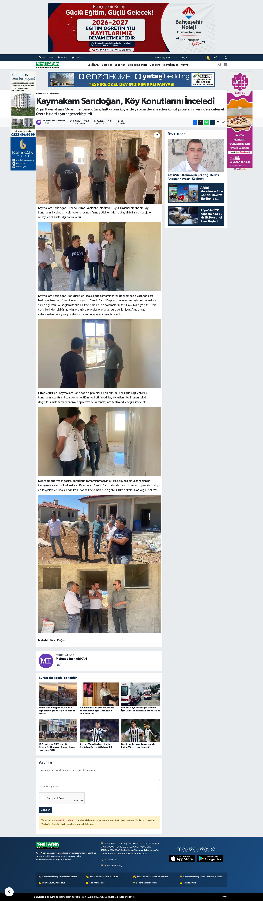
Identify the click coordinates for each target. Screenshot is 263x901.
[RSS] (212, 849)
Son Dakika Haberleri (146, 883)
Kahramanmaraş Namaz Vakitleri (152, 877)
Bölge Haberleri (137, 65)
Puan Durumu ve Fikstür (53, 883)
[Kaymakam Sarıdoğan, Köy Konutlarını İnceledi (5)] (99, 529)
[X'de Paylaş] (200, 122)
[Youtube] (201, 849)
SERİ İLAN (93, 65)
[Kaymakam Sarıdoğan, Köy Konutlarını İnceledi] (99, 167)
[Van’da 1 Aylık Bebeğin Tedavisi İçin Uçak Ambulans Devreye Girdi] (140, 694)
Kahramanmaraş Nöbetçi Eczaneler (59, 877)
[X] (185, 849)
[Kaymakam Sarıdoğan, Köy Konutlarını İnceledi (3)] (99, 441)
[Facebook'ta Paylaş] (195, 122)
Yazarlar (79, 57)
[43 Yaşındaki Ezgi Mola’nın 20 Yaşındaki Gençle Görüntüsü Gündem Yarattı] (99, 694)
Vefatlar (107, 65)
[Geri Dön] (9, 891)
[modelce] (131, 79)
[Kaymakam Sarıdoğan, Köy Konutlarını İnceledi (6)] (99, 598)
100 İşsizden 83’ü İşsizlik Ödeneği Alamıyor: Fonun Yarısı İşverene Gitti (57, 747)
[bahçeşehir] (131, 27)
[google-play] (210, 858)
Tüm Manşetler (96, 883)
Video (64, 57)
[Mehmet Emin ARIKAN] (46, 660)
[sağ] (239, 121)
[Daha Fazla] (212, 122)
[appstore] (181, 858)
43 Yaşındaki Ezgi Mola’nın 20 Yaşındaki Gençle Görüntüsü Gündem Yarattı (97, 710)
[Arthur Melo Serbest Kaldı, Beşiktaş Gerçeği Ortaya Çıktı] (99, 730)
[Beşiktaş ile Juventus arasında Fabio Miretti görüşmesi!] (140, 730)
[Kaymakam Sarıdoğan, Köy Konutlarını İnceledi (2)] (99, 256)
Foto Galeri (47, 57)
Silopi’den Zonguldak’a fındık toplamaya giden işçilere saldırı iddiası (57, 710)
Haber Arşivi (190, 883)
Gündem (154, 65)
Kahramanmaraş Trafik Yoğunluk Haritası (203, 877)
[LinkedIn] (195, 849)
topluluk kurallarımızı (66, 820)
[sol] (23, 121)
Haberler (41, 94)
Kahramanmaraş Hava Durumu (104, 877)
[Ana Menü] (225, 65)
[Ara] (220, 65)
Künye (184, 65)
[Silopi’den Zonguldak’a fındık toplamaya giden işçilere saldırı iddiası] (58, 694)
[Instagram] (190, 849)
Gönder (45, 810)
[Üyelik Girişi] (224, 57)
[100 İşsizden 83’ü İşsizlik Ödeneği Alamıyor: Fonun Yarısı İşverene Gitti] (58, 730)
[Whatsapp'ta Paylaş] (206, 122)
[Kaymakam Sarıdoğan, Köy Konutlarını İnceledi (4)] (99, 353)
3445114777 (111, 859)
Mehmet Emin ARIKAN (71, 658)
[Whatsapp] (206, 849)
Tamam (224, 896)
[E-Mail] (58, 665)
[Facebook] (179, 849)
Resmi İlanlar (170, 65)
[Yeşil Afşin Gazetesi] (47, 64)
